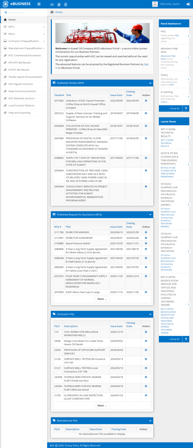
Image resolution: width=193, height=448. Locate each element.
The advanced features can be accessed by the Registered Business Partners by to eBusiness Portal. (102, 66)
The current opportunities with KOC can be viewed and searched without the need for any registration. (101, 58)
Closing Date (130, 93)
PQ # (57, 326)
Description (71, 326)
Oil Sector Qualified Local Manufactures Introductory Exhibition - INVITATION (168, 262)
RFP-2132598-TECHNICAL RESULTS (167, 143)
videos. (164, 101)
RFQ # (57, 226)
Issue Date (116, 95)
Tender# (59, 95)
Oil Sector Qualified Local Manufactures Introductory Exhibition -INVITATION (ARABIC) (168, 217)
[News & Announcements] (65, 4)
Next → (102, 299)
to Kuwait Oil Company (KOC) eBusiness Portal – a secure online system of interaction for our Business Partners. (101, 50)
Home (58, 12)
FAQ (177, 35)
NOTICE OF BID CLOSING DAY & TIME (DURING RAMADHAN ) (168, 172)
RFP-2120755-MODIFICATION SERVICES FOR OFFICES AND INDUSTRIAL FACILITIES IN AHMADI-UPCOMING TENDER (168, 321)
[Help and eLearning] (59, 4)
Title (68, 95)
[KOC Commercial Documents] (52, 4)
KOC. (172, 84)
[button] (62, 33)
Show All (174, 108)
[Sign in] (188, 4)
